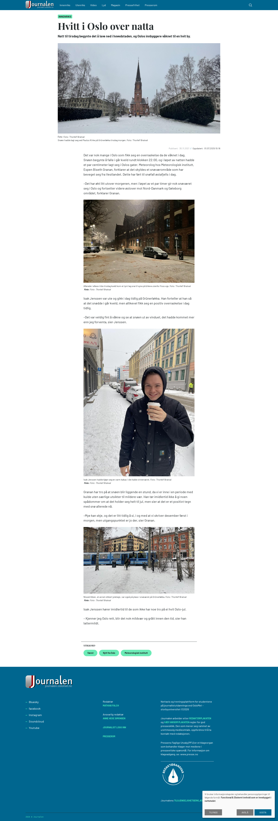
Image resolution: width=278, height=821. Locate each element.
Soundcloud (36, 721)
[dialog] (238, 804)
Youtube (34, 728)
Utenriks (80, 5)
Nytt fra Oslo (109, 653)
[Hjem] (40, 5)
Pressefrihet (132, 5)
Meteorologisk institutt (136, 653)
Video (93, 5)
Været (90, 653)
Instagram (35, 715)
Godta (262, 812)
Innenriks (65, 5)
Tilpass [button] (213, 812)
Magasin (115, 5)
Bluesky (34, 702)
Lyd (104, 5)
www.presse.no (189, 754)
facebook (35, 708)
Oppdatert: (198, 148)
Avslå (245, 812)
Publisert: (174, 148)
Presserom (151, 5)
